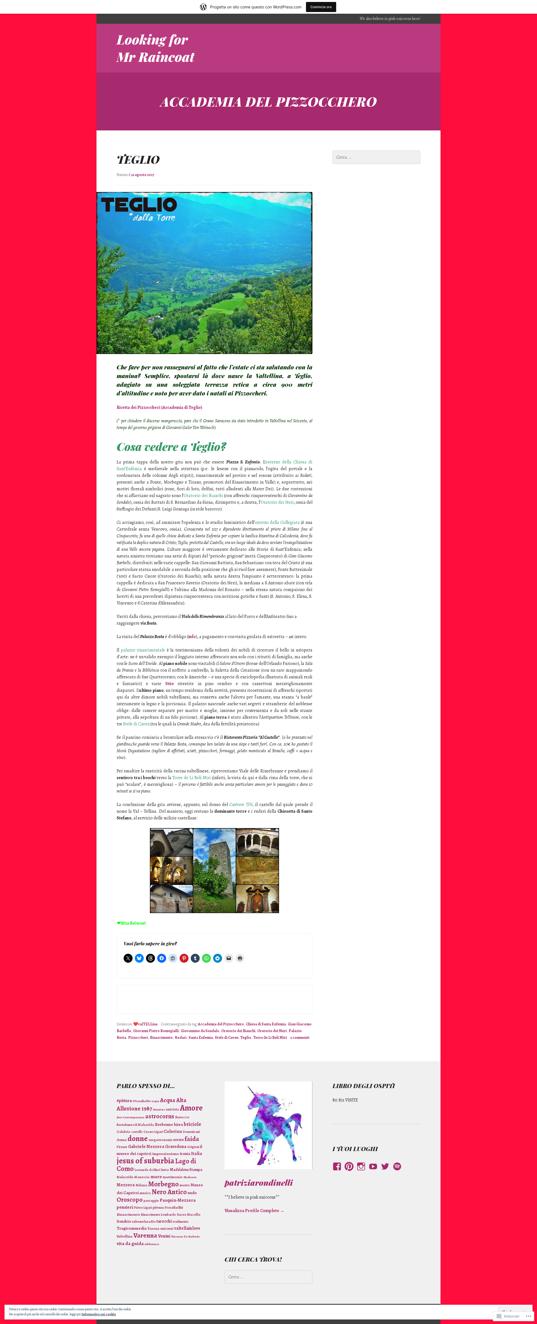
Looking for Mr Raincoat (155, 47)
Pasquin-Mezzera (178, 1200)
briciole (192, 1124)
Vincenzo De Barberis (185, 1236)
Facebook (336, 1171)
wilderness (152, 1244)
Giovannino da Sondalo (200, 1031)
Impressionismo (165, 1153)
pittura (158, 1207)
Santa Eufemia (201, 1037)
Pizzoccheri (138, 1037)
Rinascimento (161, 1037)
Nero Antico (169, 1191)
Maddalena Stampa (186, 1169)
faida (192, 1138)
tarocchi (164, 1221)
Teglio (138, 159)
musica (145, 1193)
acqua (155, 1101)
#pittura (124, 1100)
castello (137, 1131)
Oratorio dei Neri (272, 1031)
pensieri (125, 1207)
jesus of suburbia (145, 1160)
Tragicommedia (132, 1228)
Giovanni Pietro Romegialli (156, 1031)
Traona (153, 1228)
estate (178, 1139)
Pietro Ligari (143, 1207)
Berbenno (164, 1124)
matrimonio (173, 1177)
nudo (192, 1193)
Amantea (159, 1109)
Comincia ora (321, 7)
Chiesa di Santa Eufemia (266, 1024)
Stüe (169, 684)
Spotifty (397, 1171)
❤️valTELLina (145, 1024)
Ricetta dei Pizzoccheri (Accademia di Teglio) (159, 407)
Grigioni (193, 1147)
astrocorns (159, 1116)
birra (178, 1124)
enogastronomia (160, 1140)
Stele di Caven (226, 1037)
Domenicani (191, 1131)
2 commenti (299, 1037)
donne (138, 1138)
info (192, 637)
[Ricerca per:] (376, 157)
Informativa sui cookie (99, 1314)
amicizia (172, 1109)
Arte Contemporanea (130, 1117)
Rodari (181, 1037)
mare (156, 1176)
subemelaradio (144, 1221)
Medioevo (190, 1177)
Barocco (182, 1117)
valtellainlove (187, 1228)
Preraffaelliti (174, 1207)
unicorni (166, 1228)
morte (185, 1185)
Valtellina (125, 1236)
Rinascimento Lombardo (158, 1214)
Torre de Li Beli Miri (270, 1037)
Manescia (142, 1177)
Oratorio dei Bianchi (238, 1031)
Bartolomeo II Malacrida (135, 1124)
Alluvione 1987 (134, 1108)
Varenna (145, 1235)
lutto (165, 1169)
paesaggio (151, 1200)
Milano (141, 1185)
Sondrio (124, 1221)
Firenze (122, 1147)
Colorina (173, 1131)
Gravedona (175, 1146)
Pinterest (349, 1171)
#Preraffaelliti (142, 1101)
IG (359, 1171)
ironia (185, 1153)
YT (371, 1171)
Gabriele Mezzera (146, 1146)
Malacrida (125, 1177)
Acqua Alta (173, 1100)
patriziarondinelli (259, 1182)
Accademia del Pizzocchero (221, 1024)
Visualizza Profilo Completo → (254, 1211)
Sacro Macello (189, 1214)
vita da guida (130, 1243)
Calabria (123, 1131)
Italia (196, 1153)
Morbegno (163, 1184)
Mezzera (126, 1185)
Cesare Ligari (153, 1131)
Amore (191, 1107)
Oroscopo (130, 1199)
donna (122, 1139)
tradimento (181, 1221)
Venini (164, 1236)
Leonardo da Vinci (147, 1170)
